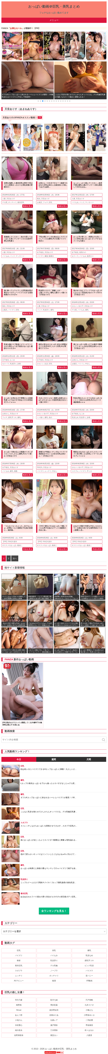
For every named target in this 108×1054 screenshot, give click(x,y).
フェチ (45, 202)
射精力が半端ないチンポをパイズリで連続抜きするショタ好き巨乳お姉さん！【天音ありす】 (53, 454)
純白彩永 (18, 1030)
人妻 (4, 199)
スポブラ (18, 971)
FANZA (39, 467)
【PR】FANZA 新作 (9, 542)
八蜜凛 (89, 1035)
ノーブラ (54, 971)
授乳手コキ (12, 417)
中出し (87, 364)
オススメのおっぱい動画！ (12, 545)
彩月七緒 (54, 1000)
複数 (15, 471)
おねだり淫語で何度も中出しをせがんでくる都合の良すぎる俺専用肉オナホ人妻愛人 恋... (87, 528)
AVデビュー (19, 981)
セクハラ (75, 256)
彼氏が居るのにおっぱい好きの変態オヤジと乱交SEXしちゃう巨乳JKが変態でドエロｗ (53, 346)
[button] (38, 101)
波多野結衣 (53, 1010)
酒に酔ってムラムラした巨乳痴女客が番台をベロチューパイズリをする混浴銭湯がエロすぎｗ (18, 293)
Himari (18, 1010)
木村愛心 (18, 1025)
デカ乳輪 (54, 966)
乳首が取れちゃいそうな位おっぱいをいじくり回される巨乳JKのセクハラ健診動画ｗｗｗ (87, 400)
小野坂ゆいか (89, 1015)
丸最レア (54, 1020)
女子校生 (40, 252)
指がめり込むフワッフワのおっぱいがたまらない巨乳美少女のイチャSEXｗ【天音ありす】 (87, 293)
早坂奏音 (89, 1025)
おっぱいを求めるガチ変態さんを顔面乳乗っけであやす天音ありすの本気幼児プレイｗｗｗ (18, 400)
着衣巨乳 (20, 202)
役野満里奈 (18, 1035)
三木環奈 (54, 1030)
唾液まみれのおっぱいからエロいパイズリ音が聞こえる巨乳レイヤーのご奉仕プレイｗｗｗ (87, 454)
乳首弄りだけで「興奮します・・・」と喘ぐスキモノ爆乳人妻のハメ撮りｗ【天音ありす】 (53, 293)
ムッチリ (48, 471)
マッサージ (89, 202)
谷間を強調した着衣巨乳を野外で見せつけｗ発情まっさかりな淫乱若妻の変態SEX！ (18, 185)
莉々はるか (89, 1030)
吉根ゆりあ (53, 1015)
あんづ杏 (18, 1015)
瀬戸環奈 (54, 1025)
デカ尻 (4, 202)
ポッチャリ (12, 202)
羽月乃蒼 (18, 1000)
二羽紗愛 (89, 1020)
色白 (50, 417)
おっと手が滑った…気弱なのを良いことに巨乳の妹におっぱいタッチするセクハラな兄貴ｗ (87, 239)
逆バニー (89, 976)
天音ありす (10, 199)
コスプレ (75, 471)
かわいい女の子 (78, 306)
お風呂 (39, 202)
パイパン (81, 364)
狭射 (19, 960)
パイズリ (40, 256)
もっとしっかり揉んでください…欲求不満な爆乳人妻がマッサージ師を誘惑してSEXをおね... (87, 185)
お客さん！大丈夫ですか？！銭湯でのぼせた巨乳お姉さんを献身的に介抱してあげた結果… (53, 185)
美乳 (54, 950)
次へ (15, 558)
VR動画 (89, 981)
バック (81, 202)
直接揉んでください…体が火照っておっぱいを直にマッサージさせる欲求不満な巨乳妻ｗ (18, 239)
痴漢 (54, 981)
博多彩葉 (54, 1005)
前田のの (82, 252)
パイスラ (89, 971)
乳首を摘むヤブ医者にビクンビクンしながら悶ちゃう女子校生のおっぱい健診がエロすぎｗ (18, 346)
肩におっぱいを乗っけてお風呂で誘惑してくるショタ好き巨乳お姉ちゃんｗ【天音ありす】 (87, 346)
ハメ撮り (40, 417)
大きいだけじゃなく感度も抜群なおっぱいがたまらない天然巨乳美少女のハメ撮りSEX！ (53, 400)
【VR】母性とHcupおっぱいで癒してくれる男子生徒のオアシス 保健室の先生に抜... (53, 528)
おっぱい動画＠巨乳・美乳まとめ (54, 6)
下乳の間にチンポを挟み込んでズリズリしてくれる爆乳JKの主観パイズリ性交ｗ (53, 239)
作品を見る (27, 549)
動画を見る (27, 206)
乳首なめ (75, 417)
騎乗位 (51, 256)
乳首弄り (46, 310)
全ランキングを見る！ (54, 911)
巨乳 (50, 202)
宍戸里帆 (89, 1000)
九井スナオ (89, 1005)
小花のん (18, 1020)
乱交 (46, 364)
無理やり (90, 256)
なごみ (12, 360)
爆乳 (52, 310)
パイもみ (75, 202)
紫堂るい (54, 1035)
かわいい (40, 364)
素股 (46, 256)
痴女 (38, 199)
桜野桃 (19, 1005)
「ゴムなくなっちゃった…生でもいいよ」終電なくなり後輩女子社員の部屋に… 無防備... (18, 528)
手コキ (89, 471)
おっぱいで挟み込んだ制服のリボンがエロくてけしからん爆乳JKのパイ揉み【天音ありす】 (18, 454)
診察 (19, 364)
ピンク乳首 (89, 966)
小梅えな (89, 1010)
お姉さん (75, 360)
